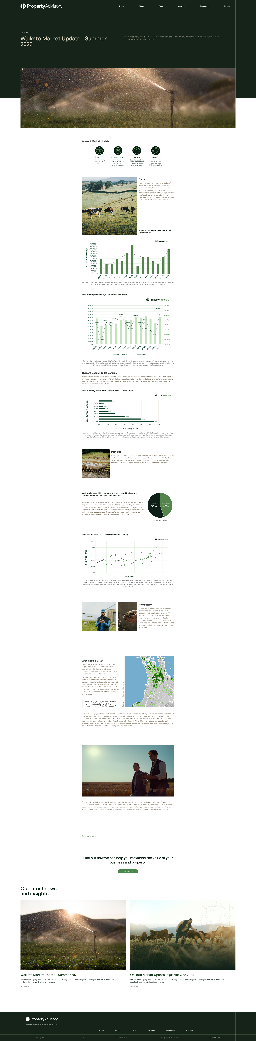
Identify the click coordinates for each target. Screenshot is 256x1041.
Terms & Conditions (122, 1038)
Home (121, 6)
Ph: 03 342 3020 (215, 1038)
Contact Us (128, 871)
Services (181, 6)
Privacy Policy (80, 1038)
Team (161, 6)
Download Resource (89, 836)
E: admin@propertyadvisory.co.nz (169, 1038)
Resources (204, 6)
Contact (227, 6)
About (141, 6)
